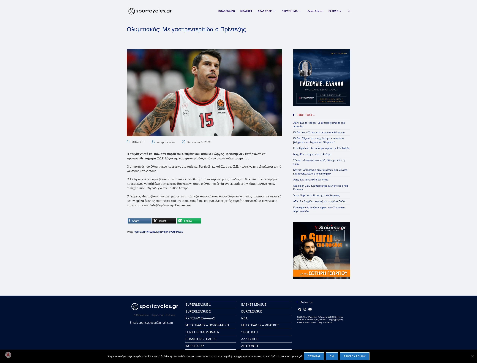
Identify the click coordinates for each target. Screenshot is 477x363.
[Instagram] (305, 309)
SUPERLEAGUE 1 (198, 304)
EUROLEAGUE (251, 311)
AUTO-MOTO (250, 346)
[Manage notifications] (8, 355)
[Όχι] (472, 356)
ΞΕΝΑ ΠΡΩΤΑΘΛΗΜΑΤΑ (202, 332)
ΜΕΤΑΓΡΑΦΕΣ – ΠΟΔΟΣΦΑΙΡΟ (207, 325)
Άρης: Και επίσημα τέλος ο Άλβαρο (312, 154)
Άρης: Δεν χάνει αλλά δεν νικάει (310, 179)
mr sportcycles (166, 142)
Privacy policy (355, 356)
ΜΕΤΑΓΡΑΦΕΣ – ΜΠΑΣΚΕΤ (260, 325)
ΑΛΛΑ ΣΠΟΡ (249, 339)
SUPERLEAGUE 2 (198, 311)
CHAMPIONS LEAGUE (201, 339)
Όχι (332, 356)
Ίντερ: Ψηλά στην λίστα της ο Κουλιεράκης (316, 195)
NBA (244, 318)
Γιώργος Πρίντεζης (144, 232)
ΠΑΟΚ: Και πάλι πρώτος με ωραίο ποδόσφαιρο (319, 132)
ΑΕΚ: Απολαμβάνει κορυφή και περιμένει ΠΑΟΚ (319, 201)
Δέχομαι (314, 356)
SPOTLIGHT (249, 332)
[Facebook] (299, 309)
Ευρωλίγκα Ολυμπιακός (169, 232)
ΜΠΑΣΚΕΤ (138, 142)
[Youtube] (310, 309)
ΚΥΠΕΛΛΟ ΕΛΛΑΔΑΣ (200, 318)
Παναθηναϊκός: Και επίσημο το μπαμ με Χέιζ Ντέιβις (321, 148)
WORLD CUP (194, 346)
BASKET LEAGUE (253, 304)
